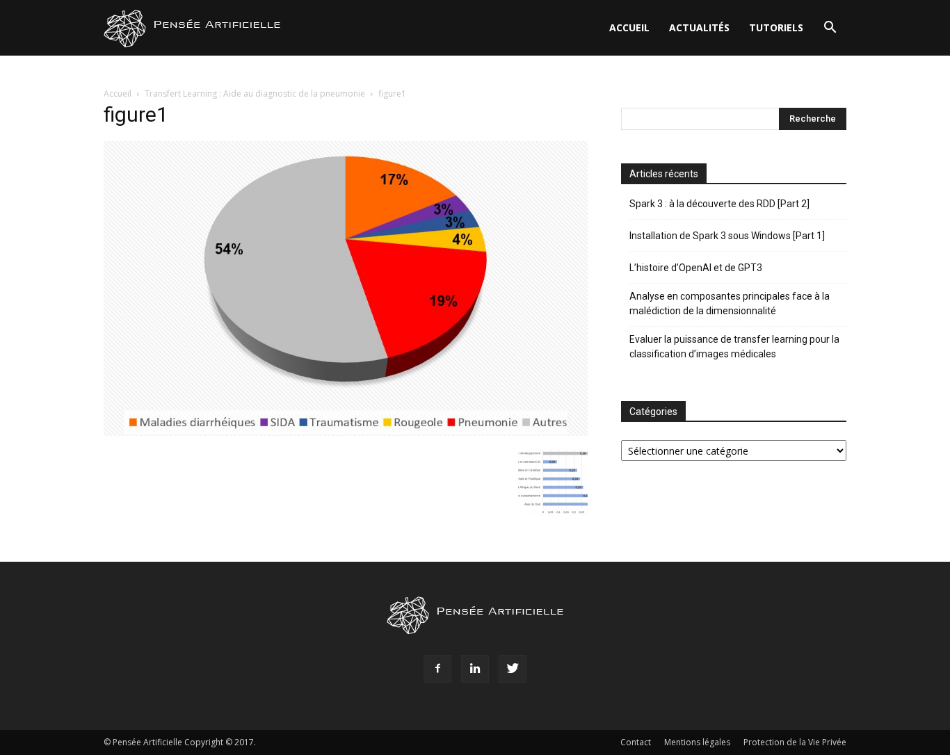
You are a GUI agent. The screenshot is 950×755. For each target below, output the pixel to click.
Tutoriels (776, 27)
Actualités (699, 27)
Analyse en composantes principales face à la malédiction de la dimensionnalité (729, 303)
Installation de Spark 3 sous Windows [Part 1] (727, 235)
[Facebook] (437, 669)
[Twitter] (512, 669)
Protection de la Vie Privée (794, 742)
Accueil (629, 27)
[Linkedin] (475, 669)
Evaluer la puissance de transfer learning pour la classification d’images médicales (734, 346)
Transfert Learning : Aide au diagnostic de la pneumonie (255, 93)
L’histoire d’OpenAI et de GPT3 (695, 267)
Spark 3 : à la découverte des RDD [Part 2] (719, 203)
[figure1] (346, 432)
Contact (635, 742)
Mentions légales (697, 742)
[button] (829, 28)
